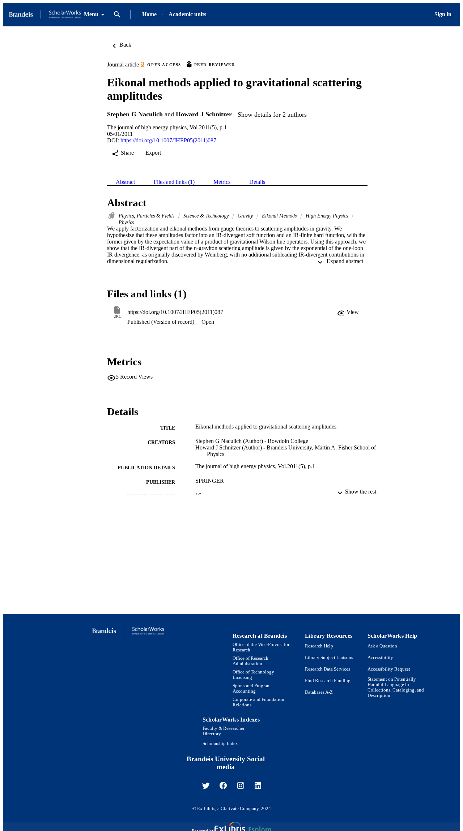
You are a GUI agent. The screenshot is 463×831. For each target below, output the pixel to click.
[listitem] (205, 785)
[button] (348, 312)
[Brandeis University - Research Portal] (45, 15)
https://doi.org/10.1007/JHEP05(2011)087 (168, 140)
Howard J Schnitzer (204, 114)
